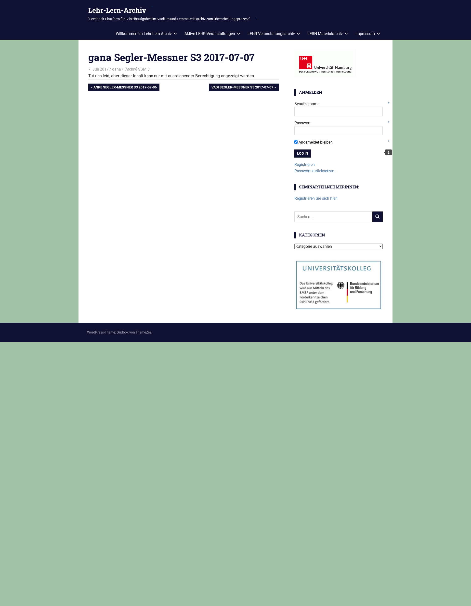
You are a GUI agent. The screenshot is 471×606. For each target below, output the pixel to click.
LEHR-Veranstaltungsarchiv (271, 33)
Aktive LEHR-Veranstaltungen (209, 33)
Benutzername (306, 103)
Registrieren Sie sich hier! (316, 198)
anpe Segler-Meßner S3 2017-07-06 (125, 88)
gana (116, 69)
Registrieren (304, 164)
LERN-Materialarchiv (325, 33)
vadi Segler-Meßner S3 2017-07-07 (242, 88)
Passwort (302, 123)
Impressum (365, 33)
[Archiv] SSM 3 (137, 69)
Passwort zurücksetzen (314, 171)
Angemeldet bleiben (315, 142)
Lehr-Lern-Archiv (117, 10)
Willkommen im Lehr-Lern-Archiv (144, 33)
